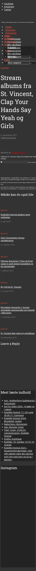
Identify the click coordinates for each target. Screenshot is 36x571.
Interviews (11, 32)
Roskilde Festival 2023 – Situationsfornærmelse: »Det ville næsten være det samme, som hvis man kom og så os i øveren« (18, 453)
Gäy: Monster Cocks (14, 427)
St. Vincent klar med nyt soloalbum (18, 333)
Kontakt (11, 56)
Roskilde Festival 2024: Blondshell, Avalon (15, 420)
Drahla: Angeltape (13, 438)
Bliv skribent (14, 44)
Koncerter (9, 38)
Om (5, 44)
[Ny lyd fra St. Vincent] (7, 279)
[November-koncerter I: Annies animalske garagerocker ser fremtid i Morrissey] (7, 299)
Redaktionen (14, 47)
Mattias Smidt (18, 152)
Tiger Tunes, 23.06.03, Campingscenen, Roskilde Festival (16, 433)
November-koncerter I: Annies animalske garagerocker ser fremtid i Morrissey (18, 310)
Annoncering (14, 50)
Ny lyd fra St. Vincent (11, 287)
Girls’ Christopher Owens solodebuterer (12, 239)
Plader (7, 35)
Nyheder (5, 68)
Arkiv (7, 59)
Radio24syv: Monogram (15, 424)
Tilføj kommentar (8, 137)
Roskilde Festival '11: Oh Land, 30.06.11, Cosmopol (19, 414)
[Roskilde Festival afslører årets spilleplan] (7, 207)
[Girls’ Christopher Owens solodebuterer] (7, 230)
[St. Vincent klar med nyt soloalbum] (7, 325)
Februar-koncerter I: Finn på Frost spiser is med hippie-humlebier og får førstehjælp (17, 264)
